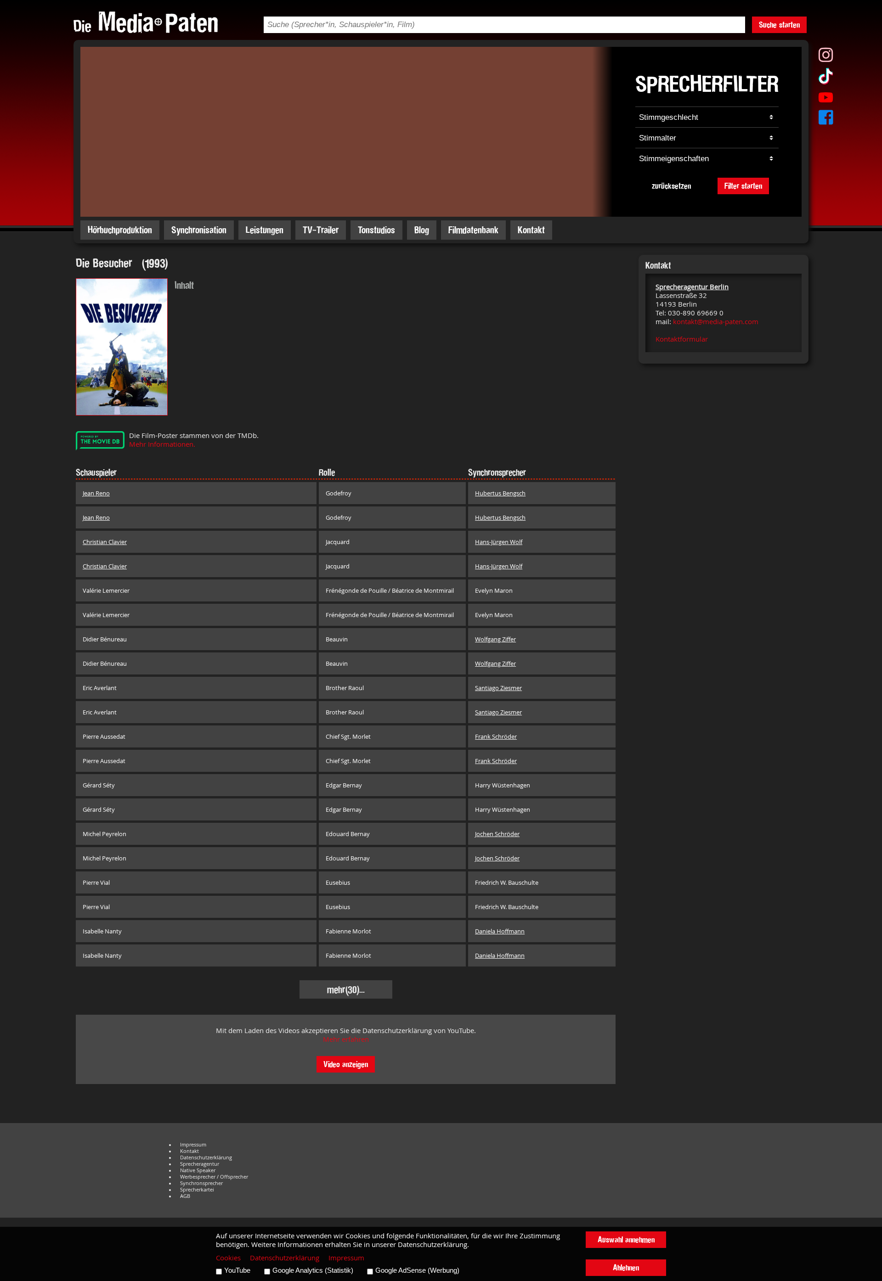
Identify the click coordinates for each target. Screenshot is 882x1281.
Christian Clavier (105, 542)
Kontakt (531, 229)
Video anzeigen (345, 1064)
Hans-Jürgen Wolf (498, 542)
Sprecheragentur (199, 1164)
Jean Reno (96, 493)
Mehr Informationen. (162, 444)
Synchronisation (198, 229)
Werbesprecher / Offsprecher (214, 1177)
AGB (185, 1196)
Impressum (193, 1144)
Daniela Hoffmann (500, 931)
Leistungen (264, 229)
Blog (421, 229)
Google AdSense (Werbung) (417, 1270)
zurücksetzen (671, 185)
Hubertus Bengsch (500, 493)
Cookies (228, 1257)
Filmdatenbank (473, 229)
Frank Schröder (496, 736)
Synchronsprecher (201, 1183)
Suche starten (779, 24)
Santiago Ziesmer (498, 688)
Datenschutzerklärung (206, 1157)
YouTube (237, 1270)
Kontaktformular (682, 339)
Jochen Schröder (497, 834)
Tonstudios (376, 229)
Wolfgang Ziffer (495, 639)
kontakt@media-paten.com (715, 321)
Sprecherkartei (197, 1189)
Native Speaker (197, 1170)
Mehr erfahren (346, 1039)
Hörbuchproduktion (120, 229)
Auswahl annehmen (626, 1239)
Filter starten (743, 185)
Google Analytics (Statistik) (312, 1270)
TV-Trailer (321, 229)
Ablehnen (626, 1267)
